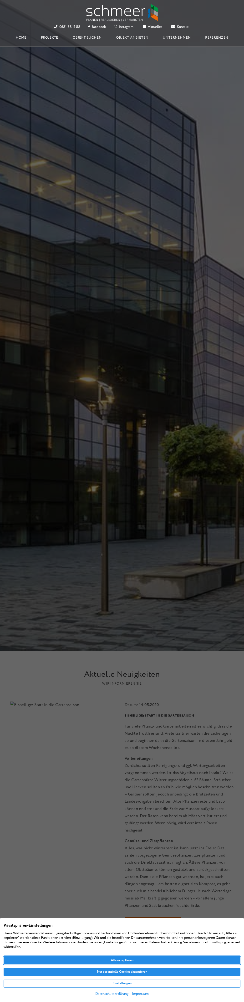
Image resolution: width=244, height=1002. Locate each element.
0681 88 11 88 (69, 27)
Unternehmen (177, 37)
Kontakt (182, 27)
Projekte (49, 37)
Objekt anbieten (132, 37)
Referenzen (216, 37)
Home (21, 37)
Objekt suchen (87, 37)
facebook (98, 27)
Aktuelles (154, 27)
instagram (125, 27)
